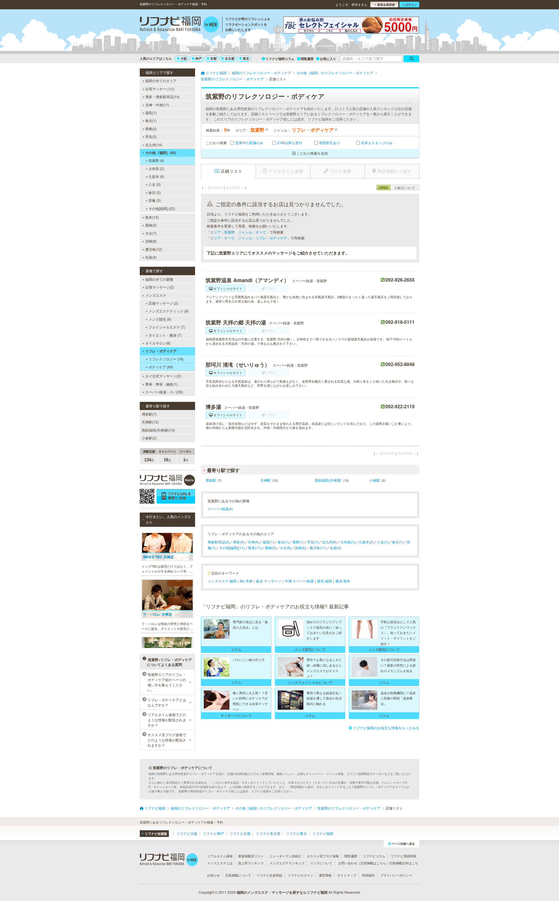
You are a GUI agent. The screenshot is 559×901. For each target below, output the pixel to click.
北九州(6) (329, 541)
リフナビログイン (300, 875)
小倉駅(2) (149, 437)
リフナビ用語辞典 (403, 856)
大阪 (184, 58)
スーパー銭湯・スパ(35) (164, 391)
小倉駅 (374, 480)
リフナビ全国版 (156, 833)
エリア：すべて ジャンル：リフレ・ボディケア (248, 237)
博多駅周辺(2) (218, 541)
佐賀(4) (151, 257)
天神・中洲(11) (157, 104)
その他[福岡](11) (232, 547)
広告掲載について (238, 875)
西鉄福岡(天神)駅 (328, 480)
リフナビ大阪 (186, 833)
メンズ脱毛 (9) (159, 319)
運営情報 (325, 875)
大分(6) (285, 547)
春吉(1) (151, 120)
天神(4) (253, 541)
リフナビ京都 (239, 833)
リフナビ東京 (296, 833)
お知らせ (213, 875)
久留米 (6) (156, 176)
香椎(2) (151, 128)
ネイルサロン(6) (158, 342)
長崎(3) (151, 224)
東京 (246, 58)
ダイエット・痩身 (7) (165, 335)
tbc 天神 (246, 580)
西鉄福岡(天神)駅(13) (158, 429)
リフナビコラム (374, 856)
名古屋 (229, 58)
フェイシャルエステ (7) (166, 326)
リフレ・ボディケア (161, 351)
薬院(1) (151, 112)
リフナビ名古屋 (268, 833)
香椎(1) (298, 541)
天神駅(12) (150, 421)
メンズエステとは (220, 863)
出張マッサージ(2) (159, 287)
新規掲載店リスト (251, 856)
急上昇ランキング (251, 863)
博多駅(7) (149, 413)
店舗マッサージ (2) (163, 303)
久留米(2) (366, 541)
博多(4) (238, 541)
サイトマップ (346, 875)
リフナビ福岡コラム (280, 58)
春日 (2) (154, 192)
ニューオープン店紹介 (285, 856)
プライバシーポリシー (396, 875)
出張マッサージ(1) (159, 88)
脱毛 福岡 (324, 580)
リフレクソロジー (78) (166, 358)
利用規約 (368, 875)
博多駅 (211, 480)
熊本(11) (254, 547)
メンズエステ (155, 295)
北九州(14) (153, 144)
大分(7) (151, 233)
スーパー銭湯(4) (220, 508)
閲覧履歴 (307, 58)
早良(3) (151, 136)
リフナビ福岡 (322, 833)
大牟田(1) (347, 541)
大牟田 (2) (156, 168)
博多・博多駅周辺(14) (162, 96)
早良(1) (313, 541)
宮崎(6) (151, 241)
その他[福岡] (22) (161, 208)
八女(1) (382, 541)
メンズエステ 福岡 (222, 580)
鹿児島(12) (153, 249)
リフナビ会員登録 (269, 875)
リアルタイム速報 (220, 856)
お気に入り (328, 58)
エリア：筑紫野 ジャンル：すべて (238, 231)
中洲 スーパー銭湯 (299, 580)
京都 (213, 58)
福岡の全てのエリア (161, 80)
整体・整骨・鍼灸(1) (161, 383)
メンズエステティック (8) (168, 310)
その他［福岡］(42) (160, 152)
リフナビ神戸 (213, 833)
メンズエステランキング (287, 863)
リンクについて (321, 863)
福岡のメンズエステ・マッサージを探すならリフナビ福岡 (282, 892)
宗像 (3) (154, 200)
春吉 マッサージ (268, 580)
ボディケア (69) (160, 366)
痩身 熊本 (342, 580)
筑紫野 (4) (156, 160)
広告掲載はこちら (373, 863)
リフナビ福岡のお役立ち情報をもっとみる (386, 727)
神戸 (198, 58)
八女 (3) (154, 184)
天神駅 (265, 480)
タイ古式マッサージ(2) (163, 375)
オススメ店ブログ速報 (323, 856)
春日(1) (397, 541)
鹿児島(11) (317, 547)
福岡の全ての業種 (159, 279)
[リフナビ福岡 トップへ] (179, 25)
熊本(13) (152, 217)
